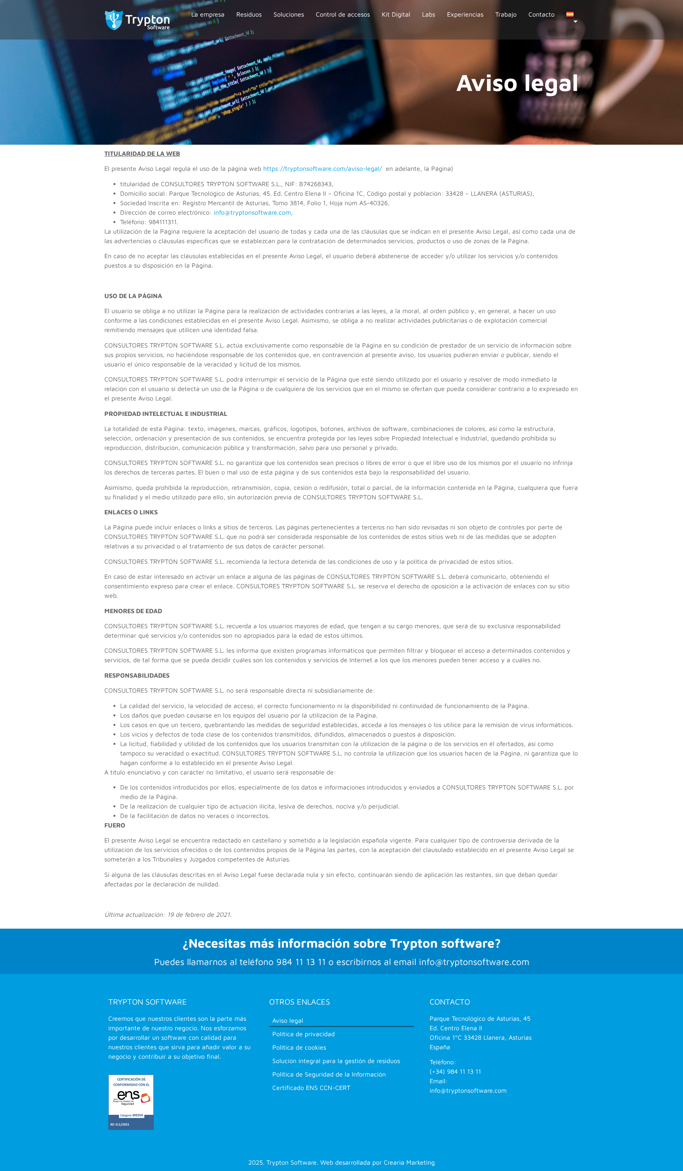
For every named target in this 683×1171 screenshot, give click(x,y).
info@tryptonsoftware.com (252, 212)
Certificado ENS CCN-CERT (311, 1087)
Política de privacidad (303, 1033)
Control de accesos (343, 14)
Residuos (249, 14)
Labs (428, 14)
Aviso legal (287, 1020)
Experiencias (465, 14)
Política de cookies (299, 1047)
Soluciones (289, 14)
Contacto (541, 14)
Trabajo (506, 14)
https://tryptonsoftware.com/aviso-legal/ (322, 168)
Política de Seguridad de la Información (329, 1074)
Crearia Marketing (409, 1162)
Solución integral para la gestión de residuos (336, 1060)
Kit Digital (396, 14)
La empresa (208, 14)
